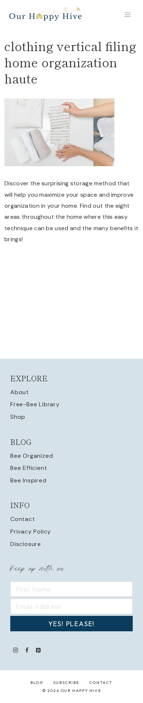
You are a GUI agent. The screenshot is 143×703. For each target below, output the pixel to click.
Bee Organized (31, 456)
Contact (22, 519)
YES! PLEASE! (71, 624)
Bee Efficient (28, 468)
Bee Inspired (28, 480)
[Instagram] (15, 650)
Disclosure (25, 544)
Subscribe (66, 682)
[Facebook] (27, 650)
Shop (17, 417)
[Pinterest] (38, 650)
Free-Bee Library (35, 404)
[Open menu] (127, 14)
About (19, 392)
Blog (36, 682)
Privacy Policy (30, 531)
